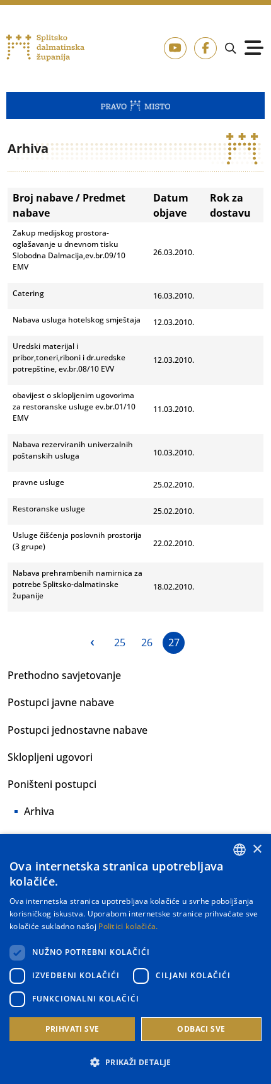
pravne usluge (38, 482)
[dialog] (135, 959)
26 (147, 642)
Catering (28, 293)
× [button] (257, 849)
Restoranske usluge (49, 508)
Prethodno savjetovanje (64, 675)
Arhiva (39, 811)
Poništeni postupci (52, 784)
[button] (135, 1062)
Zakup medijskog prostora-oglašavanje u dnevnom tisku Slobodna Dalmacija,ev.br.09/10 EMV (69, 249)
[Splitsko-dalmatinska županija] (45, 48)
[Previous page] (92, 643)
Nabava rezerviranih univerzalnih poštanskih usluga (73, 450)
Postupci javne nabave (61, 702)
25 (119, 642)
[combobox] (239, 849)
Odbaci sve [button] (201, 1029)
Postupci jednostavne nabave (77, 730)
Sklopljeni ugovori (50, 757)
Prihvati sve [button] (72, 1029)
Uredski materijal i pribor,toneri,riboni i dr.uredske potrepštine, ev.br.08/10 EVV (69, 357)
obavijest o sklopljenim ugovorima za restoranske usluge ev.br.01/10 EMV (74, 406)
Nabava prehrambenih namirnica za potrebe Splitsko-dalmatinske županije (77, 584)
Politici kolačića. (128, 926)
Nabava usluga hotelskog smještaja (77, 319)
